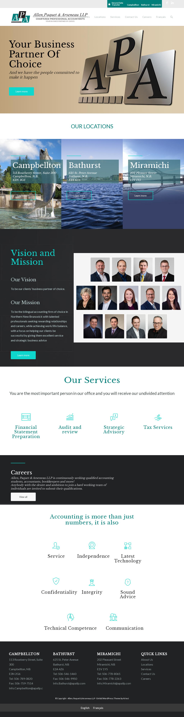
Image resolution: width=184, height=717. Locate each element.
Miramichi (156, 5)
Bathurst (145, 5)
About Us (147, 659)
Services (146, 669)
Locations (147, 664)
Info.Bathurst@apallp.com (69, 683)
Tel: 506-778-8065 (108, 673)
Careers (146, 678)
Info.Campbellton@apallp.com (28, 688)
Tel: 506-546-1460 (64, 673)
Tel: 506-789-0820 (20, 678)
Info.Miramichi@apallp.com (114, 683)
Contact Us (148, 673)
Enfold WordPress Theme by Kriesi (112, 698)
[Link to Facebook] (166, 2)
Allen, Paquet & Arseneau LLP (81, 698)
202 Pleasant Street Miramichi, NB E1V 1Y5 (109, 664)
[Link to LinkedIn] (172, 2)
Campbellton (133, 5)
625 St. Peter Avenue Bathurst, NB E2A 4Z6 (65, 664)
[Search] (171, 17)
